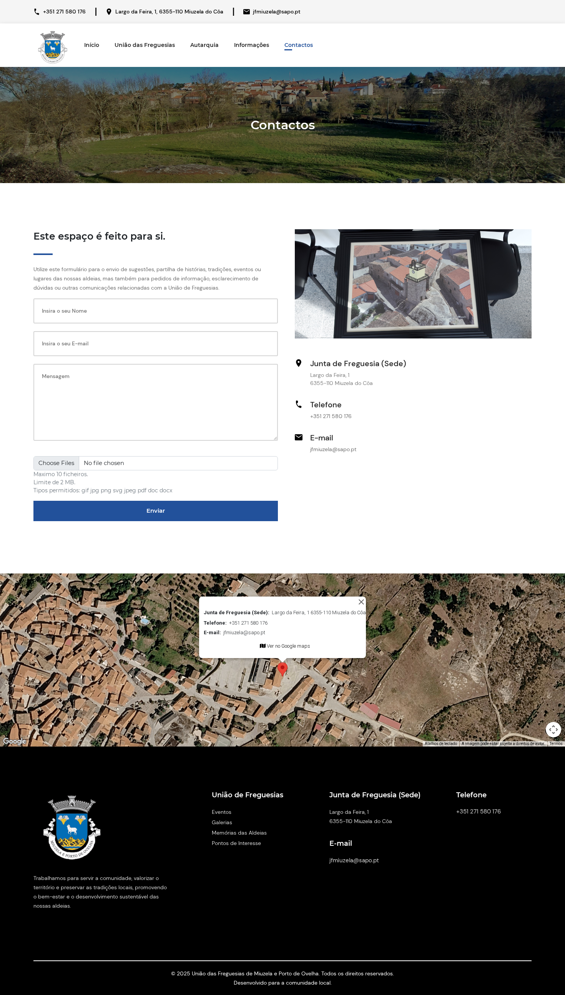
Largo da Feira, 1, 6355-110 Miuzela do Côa (169, 11)
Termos (556, 744)
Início (91, 45)
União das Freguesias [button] (145, 45)
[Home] (71, 831)
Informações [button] (251, 45)
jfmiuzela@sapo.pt (277, 11)
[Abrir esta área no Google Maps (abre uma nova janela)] (14, 742)
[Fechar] (361, 602)
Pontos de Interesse (236, 843)
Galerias (222, 822)
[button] (282, 669)
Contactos (298, 45)
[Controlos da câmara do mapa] (553, 729)
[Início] (52, 45)
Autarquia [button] (204, 45)
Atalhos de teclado (441, 744)
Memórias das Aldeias (239, 832)
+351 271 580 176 (64, 11)
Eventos (221, 811)
